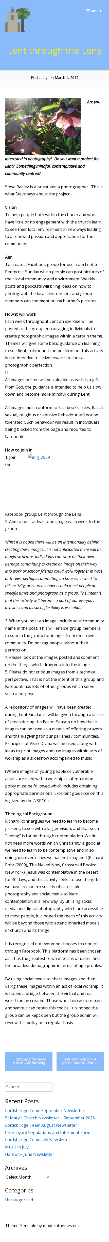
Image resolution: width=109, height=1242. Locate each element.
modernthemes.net (61, 1225)
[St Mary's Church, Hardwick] (17, 30)
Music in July (17, 1147)
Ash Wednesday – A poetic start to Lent (80, 1060)
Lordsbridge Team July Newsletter (37, 1139)
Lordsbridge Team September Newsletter (44, 1110)
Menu (95, 10)
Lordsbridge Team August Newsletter (41, 1125)
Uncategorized (19, 1200)
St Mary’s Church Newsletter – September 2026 (50, 1118)
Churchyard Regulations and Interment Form (47, 1132)
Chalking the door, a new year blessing (29, 1060)
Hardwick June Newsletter (29, 1154)
